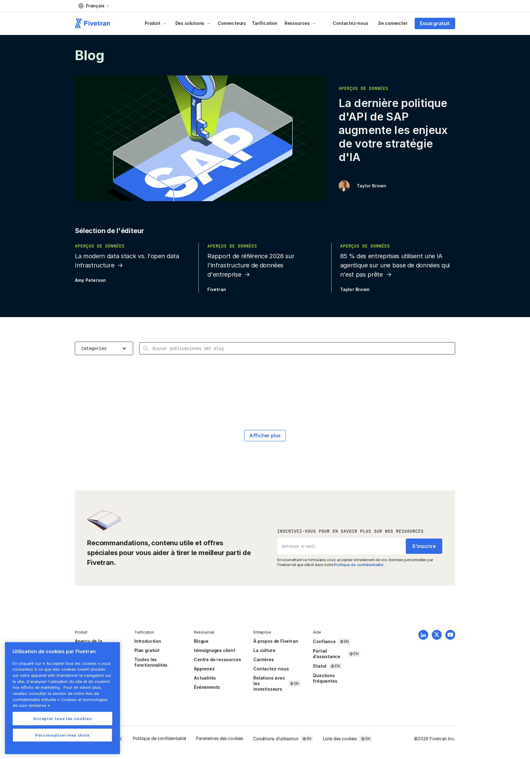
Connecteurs (232, 23)
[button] (94, 5)
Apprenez (204, 668)
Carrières (263, 659)
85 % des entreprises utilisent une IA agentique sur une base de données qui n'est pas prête (395, 265)
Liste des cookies (340, 738)
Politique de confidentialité (358, 564)
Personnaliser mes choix (62, 735)
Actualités (205, 677)
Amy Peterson (90, 280)
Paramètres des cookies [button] (219, 738)
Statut (320, 666)
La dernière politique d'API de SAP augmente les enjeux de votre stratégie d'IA (393, 130)
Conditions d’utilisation (275, 738)
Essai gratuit (435, 23)
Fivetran (216, 289)
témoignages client (214, 650)
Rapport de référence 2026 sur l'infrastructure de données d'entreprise (250, 265)
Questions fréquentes (325, 678)
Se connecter (393, 23)
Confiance (324, 641)
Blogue (201, 641)
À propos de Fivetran (275, 641)
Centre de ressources (217, 659)
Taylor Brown (371, 185)
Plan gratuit (146, 650)
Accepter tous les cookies (62, 718)
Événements (207, 687)
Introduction (147, 641)
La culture (264, 650)
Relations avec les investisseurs (269, 683)
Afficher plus (265, 435)
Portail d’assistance (326, 653)
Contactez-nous (350, 23)
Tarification (264, 23)
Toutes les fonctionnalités (150, 662)
